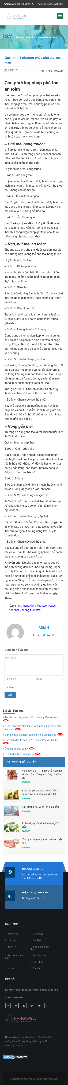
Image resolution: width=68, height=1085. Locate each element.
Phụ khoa (38, 961)
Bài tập (37, 940)
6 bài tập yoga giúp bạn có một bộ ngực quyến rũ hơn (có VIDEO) (40, 792)
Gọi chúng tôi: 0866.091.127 (20, 4)
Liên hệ (12, 940)
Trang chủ (7, 34)
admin (44, 627)
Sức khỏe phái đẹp (40, 948)
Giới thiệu (38, 933)
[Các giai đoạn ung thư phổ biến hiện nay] (11, 843)
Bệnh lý (12, 946)
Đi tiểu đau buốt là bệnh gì (19, 754)
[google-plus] (38, 635)
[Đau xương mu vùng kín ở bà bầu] (11, 811)
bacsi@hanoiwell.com (52, 4)
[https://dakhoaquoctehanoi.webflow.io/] (39, 1005)
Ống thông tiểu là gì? (16, 748)
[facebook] (33, 635)
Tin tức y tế (8, 37)
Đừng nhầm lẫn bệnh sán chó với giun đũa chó (30, 734)
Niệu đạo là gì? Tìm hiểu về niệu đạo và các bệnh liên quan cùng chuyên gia (42, 774)
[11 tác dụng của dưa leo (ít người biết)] (11, 827)
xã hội (11, 968)
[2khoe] (47, 1005)
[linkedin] (48, 635)
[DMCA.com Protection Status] (16, 1056)
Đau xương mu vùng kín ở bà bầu (40, 806)
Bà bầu (37, 968)
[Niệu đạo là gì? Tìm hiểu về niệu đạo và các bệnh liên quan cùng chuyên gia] (11, 775)
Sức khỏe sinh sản (14, 956)
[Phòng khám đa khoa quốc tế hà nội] (31, 1005)
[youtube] (53, 635)
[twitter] (44, 635)
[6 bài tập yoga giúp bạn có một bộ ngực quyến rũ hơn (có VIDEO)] (11, 795)
